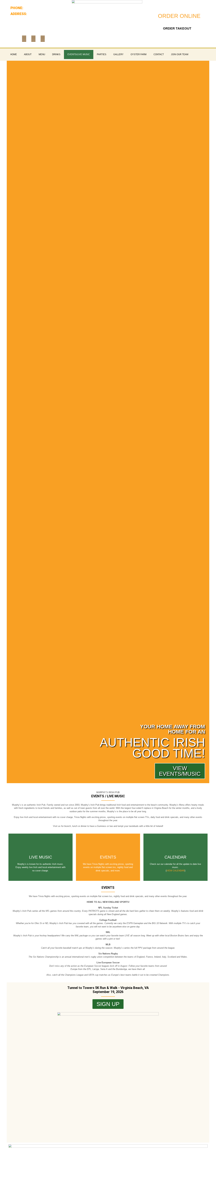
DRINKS (56, 54)
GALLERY (118, 54)
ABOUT (28, 54)
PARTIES (101, 54)
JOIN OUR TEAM (179, 54)
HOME (13, 54)
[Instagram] (33, 39)
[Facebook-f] (24, 39)
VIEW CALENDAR (175, 870)
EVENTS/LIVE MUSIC (79, 54)
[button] (10, 422)
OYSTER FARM (138, 54)
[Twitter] (43, 39)
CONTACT (159, 54)
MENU (42, 54)
